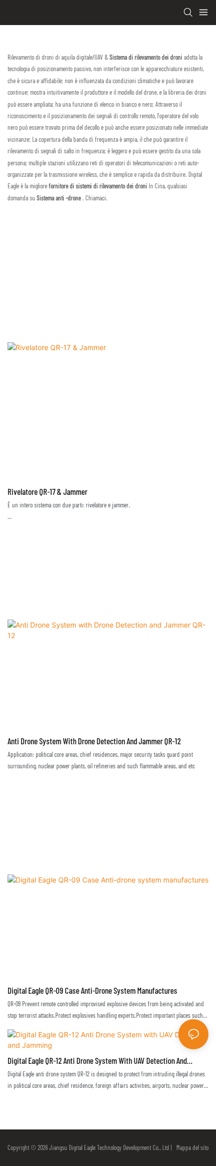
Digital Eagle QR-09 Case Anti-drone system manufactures (92, 990)
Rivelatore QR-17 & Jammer (47, 491)
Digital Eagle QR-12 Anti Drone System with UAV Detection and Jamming (97, 1061)
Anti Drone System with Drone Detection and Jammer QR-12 (94, 741)
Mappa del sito (190, 1147)
